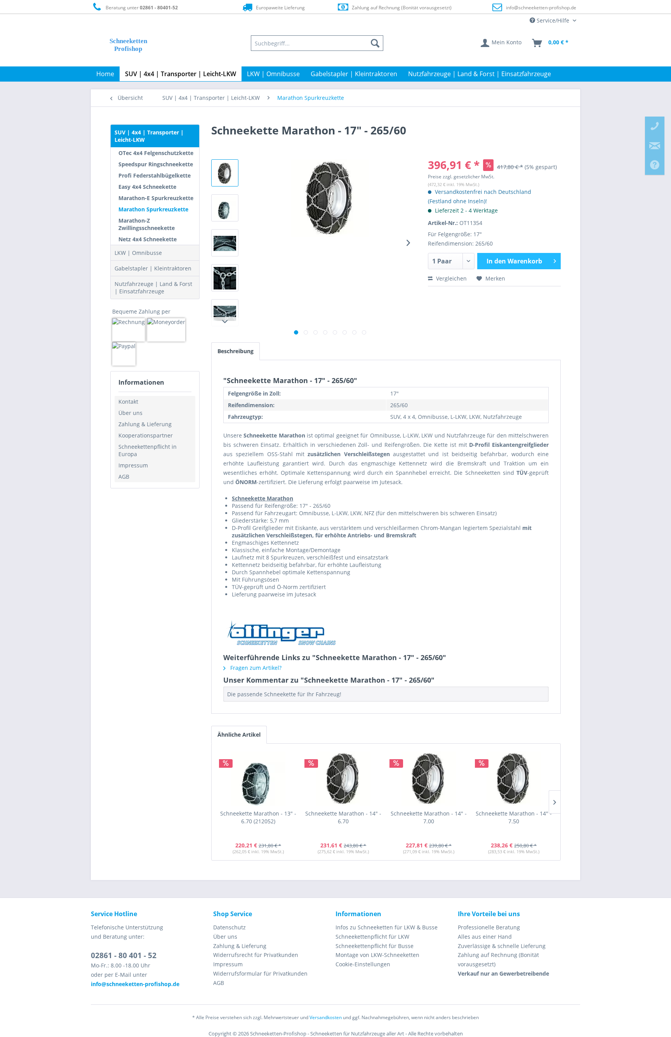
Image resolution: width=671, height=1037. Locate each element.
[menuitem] (317, 43)
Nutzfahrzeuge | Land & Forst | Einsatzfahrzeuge (153, 287)
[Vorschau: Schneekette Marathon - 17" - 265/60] (224, 172)
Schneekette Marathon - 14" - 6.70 (343, 817)
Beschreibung (235, 351)
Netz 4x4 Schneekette (147, 239)
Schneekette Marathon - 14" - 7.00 (429, 817)
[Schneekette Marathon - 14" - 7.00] (429, 778)
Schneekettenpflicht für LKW (372, 936)
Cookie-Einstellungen (363, 964)
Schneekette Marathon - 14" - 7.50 (514, 817)
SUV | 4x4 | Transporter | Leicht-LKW (149, 136)
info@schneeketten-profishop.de (541, 7)
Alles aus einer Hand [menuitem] (485, 936)
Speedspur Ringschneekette (155, 164)
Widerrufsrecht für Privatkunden (255, 955)
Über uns (130, 413)
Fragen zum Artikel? (255, 667)
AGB (123, 476)
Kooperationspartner (145, 435)
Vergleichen (451, 278)
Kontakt (128, 401)
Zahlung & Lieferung (145, 424)
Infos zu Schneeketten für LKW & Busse (387, 927)
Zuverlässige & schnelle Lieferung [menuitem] (502, 946)
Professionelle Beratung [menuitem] (489, 927)
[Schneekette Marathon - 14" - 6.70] (343, 778)
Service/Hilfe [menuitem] (553, 20)
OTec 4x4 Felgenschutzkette (155, 153)
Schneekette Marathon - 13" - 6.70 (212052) (258, 817)
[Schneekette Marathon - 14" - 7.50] (514, 778)
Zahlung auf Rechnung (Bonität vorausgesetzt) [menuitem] (498, 959)
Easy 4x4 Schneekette (147, 186)
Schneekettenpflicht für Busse (375, 946)
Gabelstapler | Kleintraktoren (153, 268)
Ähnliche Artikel (239, 734)
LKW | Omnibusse (138, 252)
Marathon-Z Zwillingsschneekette (146, 224)
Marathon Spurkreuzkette (153, 209)
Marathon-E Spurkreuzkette (155, 198)
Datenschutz (229, 927)
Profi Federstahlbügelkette (154, 175)
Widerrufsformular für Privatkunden (260, 973)
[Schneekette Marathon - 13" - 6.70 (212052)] (258, 778)
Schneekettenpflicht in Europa (147, 450)
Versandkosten (325, 1017)
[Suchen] (375, 43)
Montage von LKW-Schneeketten (377, 955)
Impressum (133, 465)
